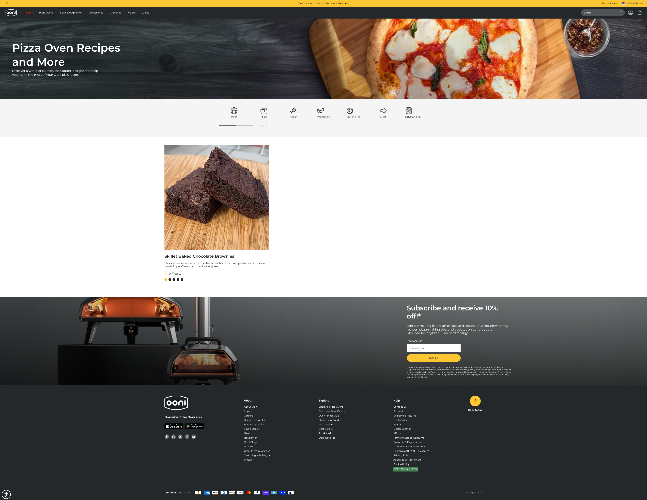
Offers (30, 12)
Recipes (131, 12)
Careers (248, 415)
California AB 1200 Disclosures (411, 450)
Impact (248, 411)
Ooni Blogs (250, 442)
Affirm (397, 433)
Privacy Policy (401, 455)
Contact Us (400, 406)
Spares (397, 424)
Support (398, 411)
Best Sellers (326, 428)
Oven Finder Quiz (329, 415)
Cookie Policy (401, 464)
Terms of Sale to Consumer (409, 437)
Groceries (115, 12)
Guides (145, 12)
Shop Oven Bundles (330, 420)
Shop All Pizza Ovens (331, 406)
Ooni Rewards (327, 437)
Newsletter (250, 437)
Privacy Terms (420, 377)
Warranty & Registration (407, 442)
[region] (323, 3)
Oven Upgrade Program (258, 455)
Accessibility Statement (407, 459)
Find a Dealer (610, 3)
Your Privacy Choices (405, 468)
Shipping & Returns (404, 415)
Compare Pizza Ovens (332, 411)
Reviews (249, 446)
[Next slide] (266, 125)
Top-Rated (325, 433)
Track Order (400, 420)
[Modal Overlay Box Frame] (434, 352)
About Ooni (251, 406)
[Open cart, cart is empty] (640, 12)
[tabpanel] (234, 113)
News (247, 433)
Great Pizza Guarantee (257, 450)
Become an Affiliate (255, 420)
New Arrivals (326, 424)
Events (248, 459)
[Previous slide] (257, 125)
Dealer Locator (402, 428)
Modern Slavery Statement (409, 446)
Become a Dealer (254, 424)
